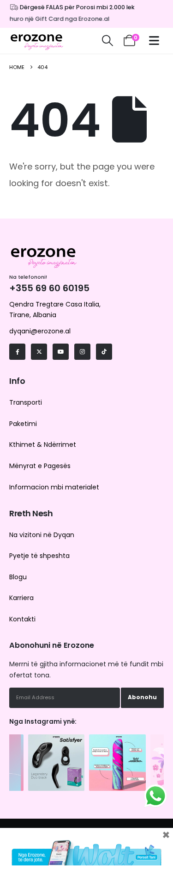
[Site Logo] (37, 40)
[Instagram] (82, 352)
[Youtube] (61, 352)
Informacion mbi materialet (54, 487)
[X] (39, 352)
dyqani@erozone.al (40, 331)
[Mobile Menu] (156, 40)
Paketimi (23, 423)
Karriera (21, 597)
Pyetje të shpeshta (39, 555)
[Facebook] (17, 352)
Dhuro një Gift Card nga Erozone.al (55, 19)
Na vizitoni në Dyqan (41, 534)
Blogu (18, 577)
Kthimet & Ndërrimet (42, 444)
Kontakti (22, 619)
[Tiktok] (104, 352)
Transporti (25, 402)
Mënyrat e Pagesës (40, 465)
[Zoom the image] (56, 739)
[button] (107, 40)
